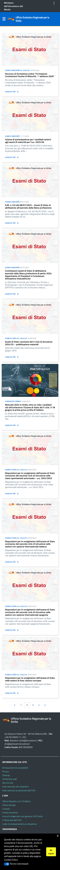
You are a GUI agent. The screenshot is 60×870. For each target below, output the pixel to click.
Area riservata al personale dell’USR (18, 790)
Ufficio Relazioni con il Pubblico (16, 801)
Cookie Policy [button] (11, 859)
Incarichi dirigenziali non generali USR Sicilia (22, 816)
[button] (6, 864)
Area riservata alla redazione (15, 786)
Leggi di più (11, 91)
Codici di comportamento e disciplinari (19, 824)
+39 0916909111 (12, 737)
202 (24, 737)
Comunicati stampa (13, 401)
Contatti (6, 808)
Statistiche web (9, 779)
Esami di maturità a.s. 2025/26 (17, 70)
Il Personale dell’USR (11, 820)
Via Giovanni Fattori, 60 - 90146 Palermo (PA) (25, 733)
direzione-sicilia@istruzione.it (23, 740)
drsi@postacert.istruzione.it (17, 743)
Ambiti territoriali (10, 812)
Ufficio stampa (8, 805)
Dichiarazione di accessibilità (15, 767)
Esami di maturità (12, 136)
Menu (3, 19)
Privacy (5, 771)
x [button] (58, 835)
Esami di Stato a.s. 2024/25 (16, 338)
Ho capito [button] (51, 852)
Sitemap (6, 775)
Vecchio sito (7, 782)
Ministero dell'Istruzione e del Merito (13, 6)
